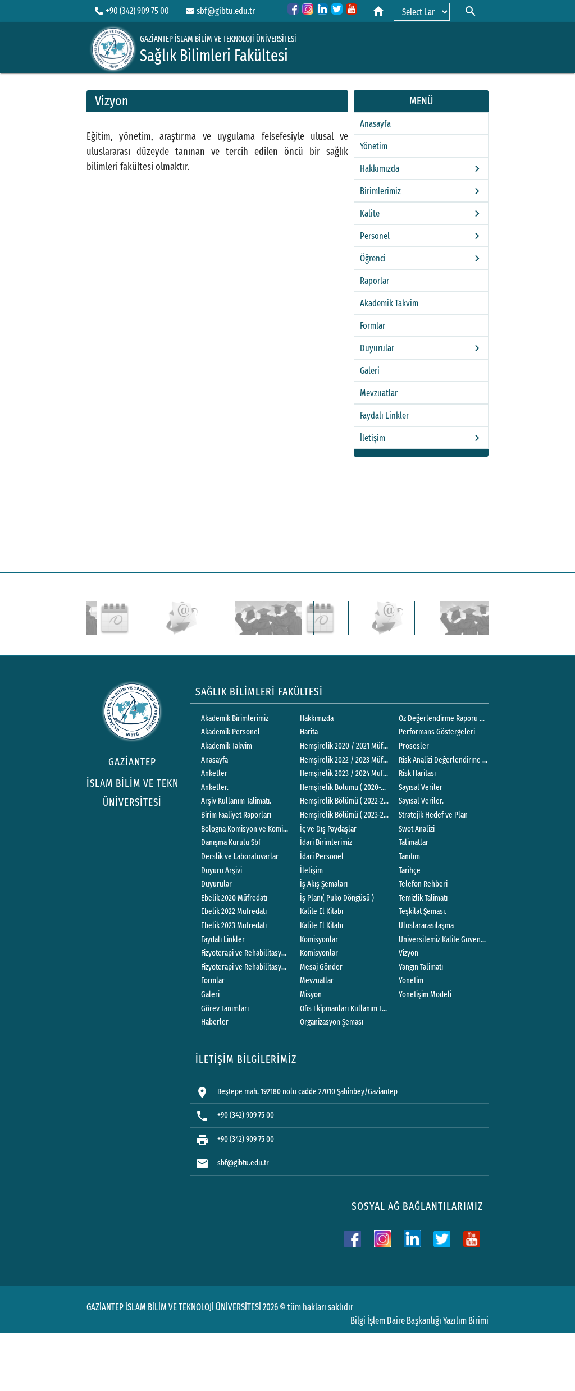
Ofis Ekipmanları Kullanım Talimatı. (344, 1008)
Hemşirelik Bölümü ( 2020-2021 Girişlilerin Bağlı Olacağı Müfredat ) (344, 787)
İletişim (311, 870)
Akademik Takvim (389, 303)
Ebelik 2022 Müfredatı (234, 911)
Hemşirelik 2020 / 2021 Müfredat (344, 746)
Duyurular (216, 884)
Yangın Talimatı (421, 967)
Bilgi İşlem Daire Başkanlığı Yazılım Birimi (419, 1320)
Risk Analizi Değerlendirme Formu (443, 760)
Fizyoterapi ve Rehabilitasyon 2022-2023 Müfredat (245, 953)
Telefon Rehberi (423, 884)
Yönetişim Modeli (425, 994)
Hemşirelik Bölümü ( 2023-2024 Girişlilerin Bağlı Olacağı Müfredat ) (344, 815)
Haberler (215, 1022)
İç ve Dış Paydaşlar (328, 829)
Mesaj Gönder (321, 967)
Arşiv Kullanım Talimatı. (236, 801)
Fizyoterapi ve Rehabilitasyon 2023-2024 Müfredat (245, 967)
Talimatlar (413, 842)
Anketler (214, 773)
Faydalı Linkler (384, 415)
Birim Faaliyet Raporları (236, 815)
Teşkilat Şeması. (422, 911)
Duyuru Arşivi (221, 870)
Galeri (370, 370)
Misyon (311, 994)
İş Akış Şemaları (324, 884)
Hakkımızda (317, 718)
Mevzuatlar (379, 393)
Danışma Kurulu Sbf (231, 842)
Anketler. (215, 787)
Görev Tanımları (225, 1008)
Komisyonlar (319, 939)
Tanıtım (409, 856)
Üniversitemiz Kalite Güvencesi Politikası (443, 939)
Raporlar (374, 281)
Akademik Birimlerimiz (234, 718)
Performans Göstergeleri (437, 732)
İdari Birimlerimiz (326, 842)
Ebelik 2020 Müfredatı (234, 898)
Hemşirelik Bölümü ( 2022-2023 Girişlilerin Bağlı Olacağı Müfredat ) (344, 801)
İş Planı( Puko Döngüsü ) (337, 898)
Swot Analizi (417, 829)
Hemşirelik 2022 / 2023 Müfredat (344, 760)
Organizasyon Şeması (331, 1022)
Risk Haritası (417, 773)
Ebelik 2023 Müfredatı (234, 925)
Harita (309, 732)
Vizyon (408, 953)
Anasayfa (375, 123)
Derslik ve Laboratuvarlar (240, 856)
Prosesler (414, 746)
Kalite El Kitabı (321, 911)
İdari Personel (322, 856)
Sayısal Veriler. (421, 801)
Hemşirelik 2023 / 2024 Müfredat (344, 773)
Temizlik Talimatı (423, 898)
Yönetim (373, 146)
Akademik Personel (230, 732)
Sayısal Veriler (420, 787)
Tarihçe (410, 870)
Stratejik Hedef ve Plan (433, 815)
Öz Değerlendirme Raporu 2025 (443, 718)
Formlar (372, 325)
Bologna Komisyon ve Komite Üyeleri (245, 829)
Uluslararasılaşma (426, 925)
